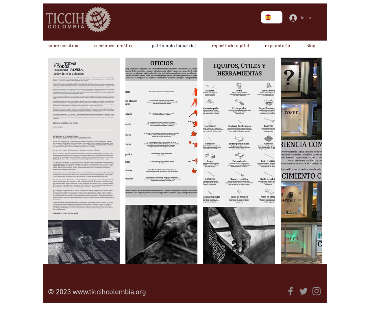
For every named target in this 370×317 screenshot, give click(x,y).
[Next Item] (312, 160)
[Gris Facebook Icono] (290, 291)
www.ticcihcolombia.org (109, 292)
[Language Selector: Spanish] (271, 17)
